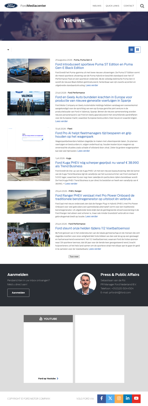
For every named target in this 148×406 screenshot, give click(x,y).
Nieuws (97, 6)
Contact (129, 6)
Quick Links (112, 6)
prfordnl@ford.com (120, 292)
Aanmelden (18, 292)
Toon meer (74, 257)
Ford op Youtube (47, 378)
